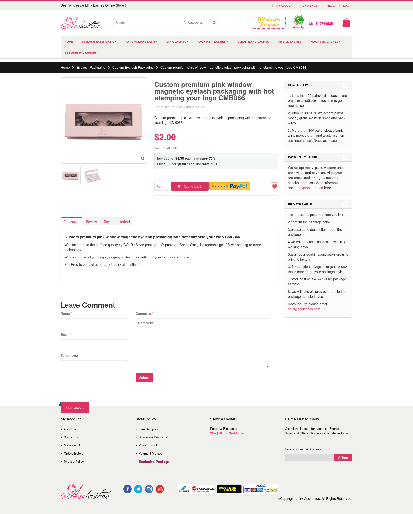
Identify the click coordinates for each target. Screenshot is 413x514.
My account (72, 445)
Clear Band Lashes (253, 41)
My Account (285, 5)
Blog (331, 5)
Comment (143, 313)
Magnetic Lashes (324, 41)
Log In (347, 5)
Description (71, 221)
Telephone (69, 355)
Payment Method (150, 453)
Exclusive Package (154, 461)
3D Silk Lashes (290, 41)
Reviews (92, 221)
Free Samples (148, 429)
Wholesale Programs (153, 437)
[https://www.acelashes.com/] (87, 492)
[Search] (214, 22)
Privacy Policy (74, 461)
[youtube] (160, 489)
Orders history (73, 453)
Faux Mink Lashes (212, 41)
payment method (310, 187)
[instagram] (149, 489)
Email (65, 334)
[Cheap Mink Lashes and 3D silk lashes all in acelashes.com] (81, 22)
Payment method (117, 221)
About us (70, 429)
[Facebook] (127, 489)
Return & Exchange (223, 428)
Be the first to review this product (179, 107)
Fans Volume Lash (140, 41)
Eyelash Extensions (98, 41)
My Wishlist (310, 5)
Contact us (71, 437)
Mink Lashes (176, 41)
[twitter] (138, 489)
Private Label (148, 445)
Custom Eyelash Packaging (133, 67)
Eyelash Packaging (80, 52)
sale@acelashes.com (304, 308)
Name (65, 313)
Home (65, 67)
